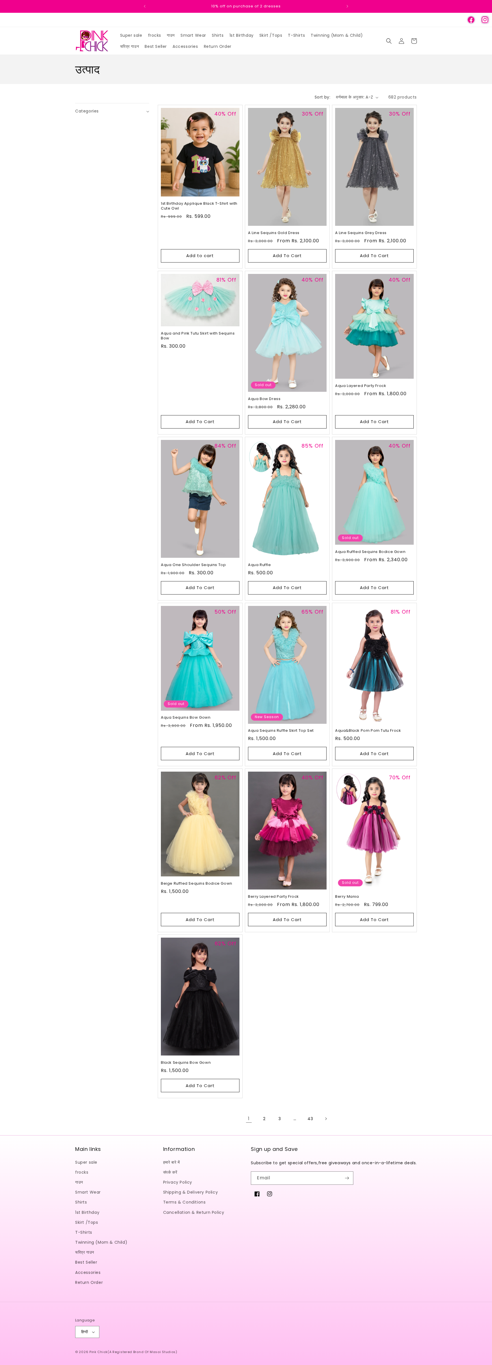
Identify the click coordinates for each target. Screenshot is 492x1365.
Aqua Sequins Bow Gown (186, 717)
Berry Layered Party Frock (273, 896)
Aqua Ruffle (259, 565)
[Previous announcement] (144, 6)
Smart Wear (88, 1192)
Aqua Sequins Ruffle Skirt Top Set (281, 730)
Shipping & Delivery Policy (190, 1192)
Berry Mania (347, 896)
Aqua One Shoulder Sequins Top (193, 565)
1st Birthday (87, 1212)
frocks (82, 1172)
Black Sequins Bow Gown (186, 1062)
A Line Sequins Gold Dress (274, 233)
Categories (87, 111)
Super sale (86, 1162)
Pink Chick (98, 1352)
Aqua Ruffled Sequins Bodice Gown (370, 552)
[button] (389, 41)
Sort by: (322, 97)
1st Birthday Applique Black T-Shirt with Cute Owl (199, 206)
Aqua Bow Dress (264, 399)
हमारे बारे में (171, 1162)
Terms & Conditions (184, 1202)
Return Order (89, 1282)
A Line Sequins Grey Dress (361, 233)
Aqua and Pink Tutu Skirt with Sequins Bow (198, 336)
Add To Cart (287, 256)
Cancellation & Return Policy (193, 1212)
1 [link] (249, 1118)
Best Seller (86, 1262)
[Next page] (325, 1118)
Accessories (88, 1272)
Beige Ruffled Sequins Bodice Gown (196, 883)
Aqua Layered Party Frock (360, 386)
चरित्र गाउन (84, 1252)
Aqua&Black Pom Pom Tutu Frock (368, 730)
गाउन (79, 1182)
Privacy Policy (177, 1182)
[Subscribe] (347, 1178)
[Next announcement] (347, 6)
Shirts (81, 1202)
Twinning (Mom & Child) (101, 1242)
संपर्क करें (170, 1172)
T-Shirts (83, 1232)
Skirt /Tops (86, 1222)
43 (310, 1119)
